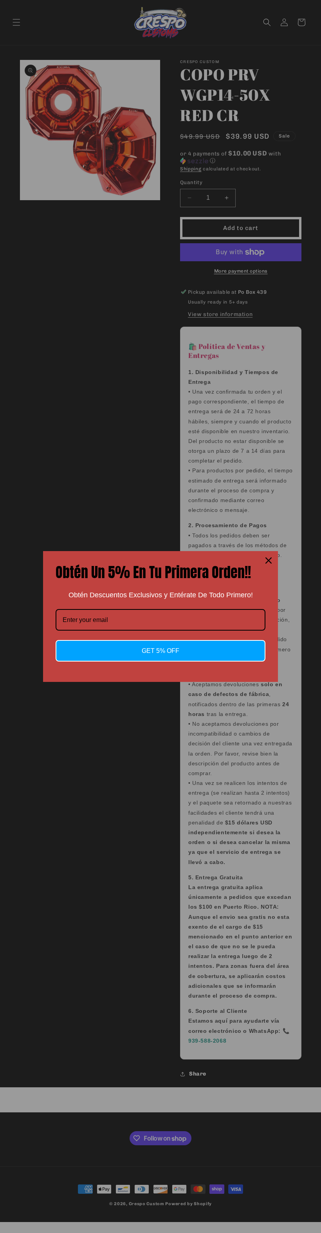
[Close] (268, 560)
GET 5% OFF (160, 650)
